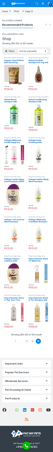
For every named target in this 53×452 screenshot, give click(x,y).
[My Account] (43, 3)
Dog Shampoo (12, 98)
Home (5, 11)
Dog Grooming (34, 58)
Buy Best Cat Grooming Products (39, 58)
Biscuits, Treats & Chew (13, 58)
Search (36, 3)
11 (27, 341)
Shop (16, 11)
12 (33, 341)
